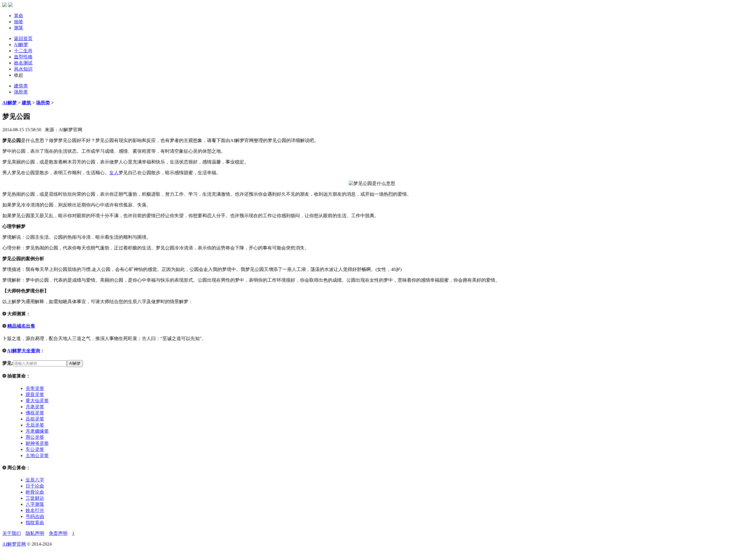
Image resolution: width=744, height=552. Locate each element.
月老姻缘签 (37, 431)
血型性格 (23, 56)
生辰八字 (35, 479)
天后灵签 (35, 424)
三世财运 (35, 498)
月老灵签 (35, 406)
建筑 (26, 102)
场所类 (21, 91)
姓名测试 (23, 62)
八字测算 (35, 504)
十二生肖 (23, 50)
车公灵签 (35, 449)
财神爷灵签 (37, 443)
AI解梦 (21, 44)
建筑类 (21, 85)
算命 (18, 15)
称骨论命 (35, 492)
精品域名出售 (21, 325)
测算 (18, 27)
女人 (114, 172)
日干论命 (35, 485)
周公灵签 (35, 437)
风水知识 (23, 68)
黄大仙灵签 (37, 400)
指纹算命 (35, 522)
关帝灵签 (35, 388)
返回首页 (23, 38)
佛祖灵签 (35, 412)
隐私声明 (35, 533)
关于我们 (11, 533)
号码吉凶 (35, 516)
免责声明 (58, 533)
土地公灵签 (37, 455)
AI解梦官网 (14, 544)
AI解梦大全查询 (23, 350)
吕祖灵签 (35, 418)
